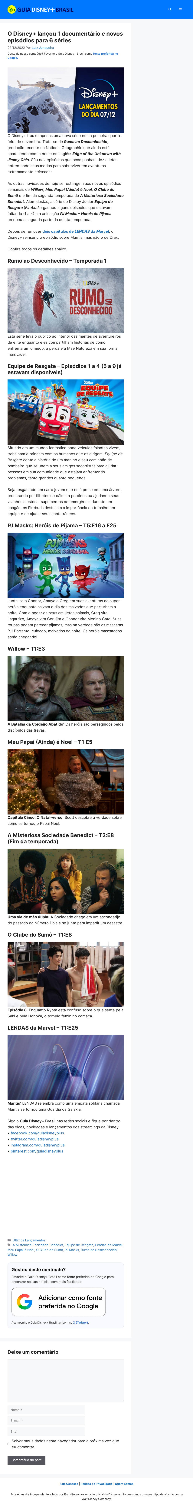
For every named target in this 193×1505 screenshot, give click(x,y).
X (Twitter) (80, 1322)
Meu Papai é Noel (21, 1250)
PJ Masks (72, 1250)
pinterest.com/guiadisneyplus (37, 1151)
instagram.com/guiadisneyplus (38, 1145)
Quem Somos (124, 1484)
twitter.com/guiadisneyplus (35, 1139)
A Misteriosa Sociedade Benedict (38, 1245)
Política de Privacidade (97, 1484)
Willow (12, 1254)
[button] (170, 9)
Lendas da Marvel (109, 1245)
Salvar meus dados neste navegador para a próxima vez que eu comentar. (65, 1444)
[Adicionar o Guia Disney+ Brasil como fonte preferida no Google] (58, 1302)
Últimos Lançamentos (29, 1240)
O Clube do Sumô (49, 1250)
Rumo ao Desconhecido (99, 1250)
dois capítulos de (75, 231)
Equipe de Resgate (79, 1245)
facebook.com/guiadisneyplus (37, 1133)
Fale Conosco (69, 1484)
